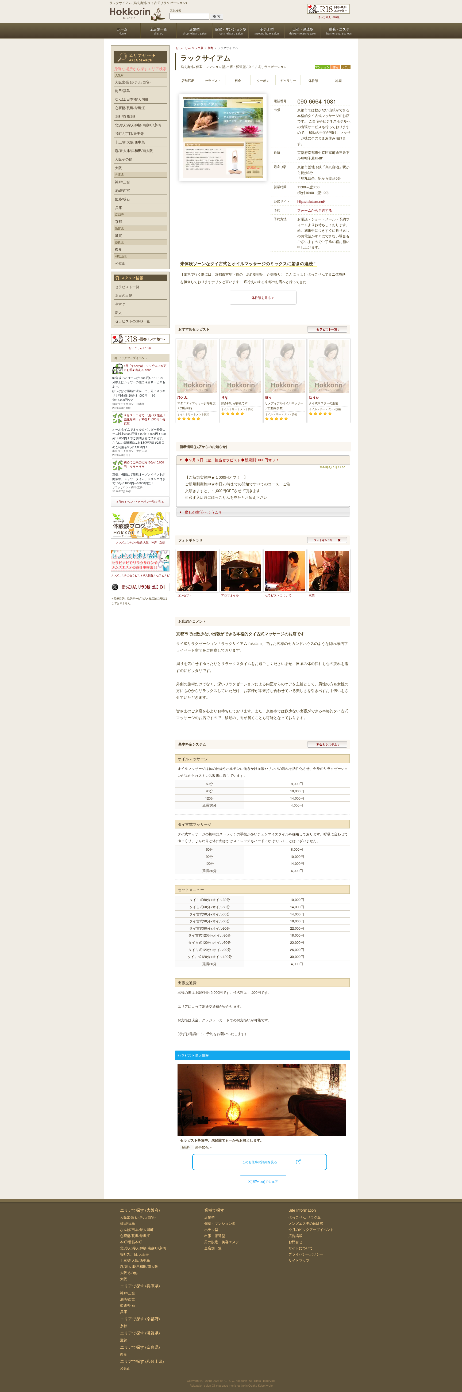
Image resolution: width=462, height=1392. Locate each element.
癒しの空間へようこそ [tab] (203, 512)
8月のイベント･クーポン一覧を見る (140, 501)
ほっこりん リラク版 (304, 1217)
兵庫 (118, 207)
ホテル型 (211, 1229)
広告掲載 (295, 1235)
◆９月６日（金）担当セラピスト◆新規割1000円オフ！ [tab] (232, 460)
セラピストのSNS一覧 (132, 321)
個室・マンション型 (220, 1223)
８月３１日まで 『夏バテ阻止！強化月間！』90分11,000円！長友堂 (145, 419)
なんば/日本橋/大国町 (131, 99)
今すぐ (120, 303)
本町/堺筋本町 (126, 116)
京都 (118, 221)
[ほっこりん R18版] (328, 9)
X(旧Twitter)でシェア (263, 1181)
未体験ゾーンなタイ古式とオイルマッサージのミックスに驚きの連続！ (248, 263)
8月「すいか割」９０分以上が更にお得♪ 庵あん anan (145, 367)
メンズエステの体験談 (305, 1223)
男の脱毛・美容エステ (221, 1241)
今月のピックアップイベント (311, 1229)
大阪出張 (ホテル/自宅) (133, 82)
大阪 (118, 167)
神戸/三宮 (122, 181)
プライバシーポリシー (305, 1254)
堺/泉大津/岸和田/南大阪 (134, 150)
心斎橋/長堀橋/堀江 (130, 107)
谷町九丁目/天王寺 (129, 133)
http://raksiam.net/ (311, 201)
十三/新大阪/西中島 (130, 141)
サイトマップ (298, 1260)
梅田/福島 (122, 90)
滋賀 (118, 235)
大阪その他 (123, 159)
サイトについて (300, 1247)
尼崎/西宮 (122, 190)
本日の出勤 (123, 295)
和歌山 (120, 263)
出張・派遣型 (214, 1235)
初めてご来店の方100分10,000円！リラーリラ (144, 464)
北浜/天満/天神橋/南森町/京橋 (138, 124)
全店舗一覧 (213, 1247)
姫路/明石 (122, 198)
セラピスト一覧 (127, 286)
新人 (118, 312)
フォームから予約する (314, 210)
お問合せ (295, 1241)
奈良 (118, 249)
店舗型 (209, 1217)
